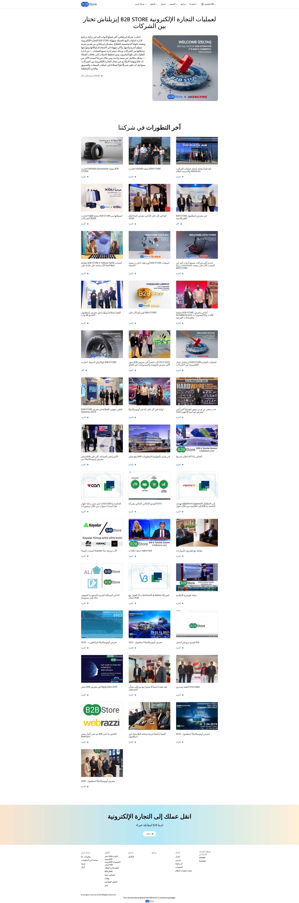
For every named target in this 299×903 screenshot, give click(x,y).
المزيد (83, 176)
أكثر (177, 224)
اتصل (148, 833)
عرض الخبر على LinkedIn (90, 75)
